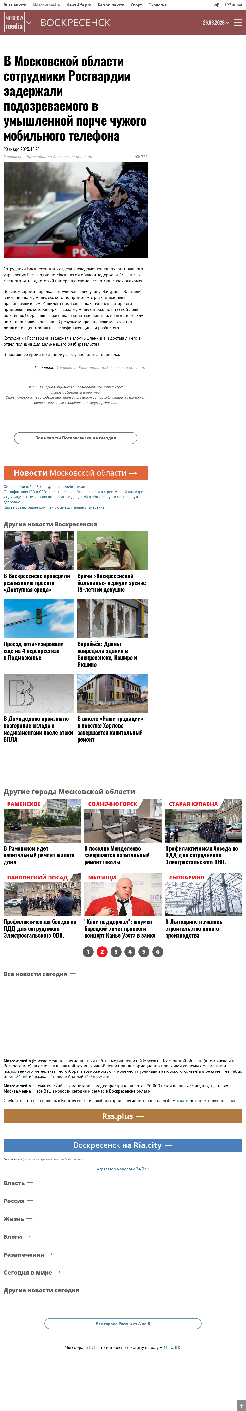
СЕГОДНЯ (172, 1347)
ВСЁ (93, 1347)
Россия (14, 1200)
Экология (158, 5)
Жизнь (14, 1218)
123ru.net (233, 5)
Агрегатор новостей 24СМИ (123, 1169)
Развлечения (24, 1254)
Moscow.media (46, 5)
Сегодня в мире (28, 1272)
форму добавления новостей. (76, 392)
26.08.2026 (214, 22)
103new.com (99, 1076)
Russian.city (15, 5)
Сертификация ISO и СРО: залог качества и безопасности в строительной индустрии (75, 491)
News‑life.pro (79, 5)
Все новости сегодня (35, 974)
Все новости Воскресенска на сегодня (75, 438)
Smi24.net (18, 1076)
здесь (235, 1100)
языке (182, 1100)
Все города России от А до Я (123, 1323)
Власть (14, 1183)
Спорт (136, 5)
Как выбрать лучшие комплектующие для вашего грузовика (54, 507)
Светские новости (13, 1159)
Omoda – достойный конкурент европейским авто (46, 486)
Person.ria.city (111, 5)
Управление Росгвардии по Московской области (48, 156)
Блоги (13, 1236)
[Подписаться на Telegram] (216, 5)
